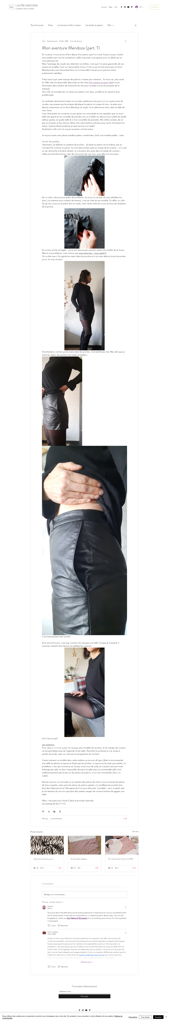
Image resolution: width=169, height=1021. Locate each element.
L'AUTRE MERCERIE (27, 5)
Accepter (158, 1017)
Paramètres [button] (133, 1017)
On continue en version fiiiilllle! (120, 858)
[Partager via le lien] (60, 811)
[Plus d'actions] (125, 41)
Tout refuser (145, 1017)
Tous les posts (36, 25)
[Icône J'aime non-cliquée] (48, 925)
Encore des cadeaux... (79, 858)
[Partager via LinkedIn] (54, 811)
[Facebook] (121, 7)
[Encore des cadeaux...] (84, 845)
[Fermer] (166, 1017)
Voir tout (135, 831)
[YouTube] (128, 7)
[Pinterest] (132, 7)
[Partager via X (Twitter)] (49, 811)
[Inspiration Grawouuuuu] (47, 845)
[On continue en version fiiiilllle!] (121, 845)
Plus (109, 25)
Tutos (50, 25)
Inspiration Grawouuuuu (43, 858)
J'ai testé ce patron (94, 25)
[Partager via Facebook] (43, 811)
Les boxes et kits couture (69, 25)
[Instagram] (125, 7)
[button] (154, 7)
